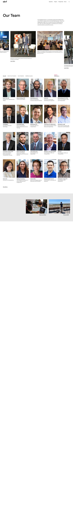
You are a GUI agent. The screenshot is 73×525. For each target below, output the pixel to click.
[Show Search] (69, 2)
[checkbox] (12, 76)
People (55, 1)
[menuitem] (51, 1)
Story (65, 1)
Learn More (12, 61)
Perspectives (60, 1)
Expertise (50, 1)
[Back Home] (5, 2)
